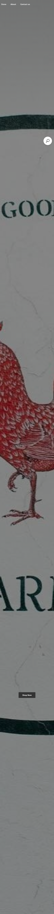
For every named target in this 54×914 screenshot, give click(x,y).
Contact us (25, 4)
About (13, 4)
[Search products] (47, 141)
